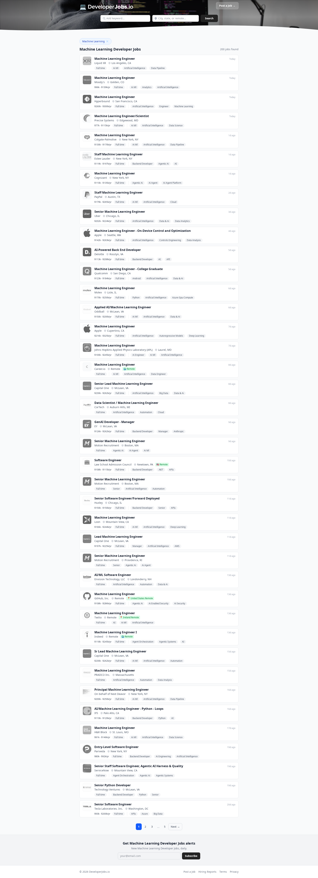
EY (95, 426)
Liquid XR (100, 63)
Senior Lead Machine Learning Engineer (123, 384)
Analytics (146, 87)
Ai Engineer (138, 354)
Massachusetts (125, 675)
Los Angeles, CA (121, 63)
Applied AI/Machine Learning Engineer (122, 307)
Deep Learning (196, 335)
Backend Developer (142, 163)
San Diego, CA (122, 273)
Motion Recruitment (106, 445)
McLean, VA (117, 311)
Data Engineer (158, 374)
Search (209, 18)
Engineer (164, 106)
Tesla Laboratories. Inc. (108, 808)
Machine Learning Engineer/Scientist (121, 116)
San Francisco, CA (126, 101)
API (168, 259)
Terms (223, 871)
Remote (115, 369)
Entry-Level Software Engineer (116, 747)
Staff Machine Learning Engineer (118, 154)
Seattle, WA (114, 235)
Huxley (98, 502)
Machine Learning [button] (93, 41)
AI (176, 163)
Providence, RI (133, 560)
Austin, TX (114, 197)
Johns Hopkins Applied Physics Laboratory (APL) (123, 349)
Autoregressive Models (171, 335)
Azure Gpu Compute (182, 297)
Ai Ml (115, 68)
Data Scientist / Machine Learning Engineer (126, 403)
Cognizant (100, 177)
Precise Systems (104, 120)
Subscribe (191, 856)
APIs (171, 469)
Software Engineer (107, 460)
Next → (175, 826)
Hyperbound (102, 101)
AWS (177, 546)
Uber (97, 216)
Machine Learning (183, 106)
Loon (97, 522)
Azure (145, 813)
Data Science (176, 125)
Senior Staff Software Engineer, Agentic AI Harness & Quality (138, 766)
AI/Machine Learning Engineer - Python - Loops (128, 709)
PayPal (98, 197)
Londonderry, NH (140, 579)
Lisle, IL (111, 292)
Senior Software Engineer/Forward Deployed (127, 498)
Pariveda (99, 751)
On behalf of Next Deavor (110, 694)
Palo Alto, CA (111, 713)
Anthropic (179, 431)
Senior (116, 488)
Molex (98, 292)
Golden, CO (117, 82)
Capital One (101, 388)
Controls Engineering (170, 240)
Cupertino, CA (115, 330)
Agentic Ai (163, 163)
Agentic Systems (167, 641)
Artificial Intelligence (134, 68)
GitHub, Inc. (101, 598)
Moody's (99, 82)
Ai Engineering (163, 756)
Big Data (163, 393)
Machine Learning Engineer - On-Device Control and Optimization (142, 231)
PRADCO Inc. (102, 675)
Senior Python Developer (112, 785)
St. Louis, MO (120, 732)
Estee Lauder (102, 158)
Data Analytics (182, 221)
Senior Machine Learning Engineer (119, 212)
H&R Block (100, 732)
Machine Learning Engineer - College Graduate (128, 269)
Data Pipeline (158, 68)
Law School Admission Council (113, 464)
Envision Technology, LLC (109, 579)
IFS (96, 713)
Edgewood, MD (129, 120)
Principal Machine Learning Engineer (121, 690)
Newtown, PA (145, 464)
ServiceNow (101, 770)
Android (136, 278)
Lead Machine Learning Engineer (118, 537)
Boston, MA (132, 445)
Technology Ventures (107, 789)
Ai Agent (153, 182)
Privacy (234, 871)
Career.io (99, 369)
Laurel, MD (165, 349)
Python (135, 297)
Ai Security (179, 603)
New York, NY (130, 139)
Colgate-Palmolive (105, 139)
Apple (98, 235)
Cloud (173, 202)
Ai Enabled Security (158, 603)
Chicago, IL (113, 216)
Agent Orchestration (142, 641)
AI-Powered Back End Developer (117, 250)
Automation (146, 412)
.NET (160, 469)
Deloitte (99, 254)
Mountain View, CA (117, 522)
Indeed (98, 636)
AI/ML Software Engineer (112, 575)
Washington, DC (138, 808)
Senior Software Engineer (113, 804)
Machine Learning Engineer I (115, 632)
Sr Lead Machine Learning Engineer (120, 651)
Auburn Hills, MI (120, 407)
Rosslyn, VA (116, 254)
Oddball (99, 311)
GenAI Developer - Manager (114, 422)
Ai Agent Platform (172, 182)
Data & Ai (164, 221)
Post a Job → (227, 5)
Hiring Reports (207, 871)
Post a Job (189, 871)
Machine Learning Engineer (114, 59)
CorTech (99, 407)
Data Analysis (194, 240)
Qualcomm (101, 273)
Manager (163, 431)
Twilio (98, 617)
